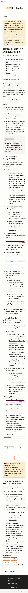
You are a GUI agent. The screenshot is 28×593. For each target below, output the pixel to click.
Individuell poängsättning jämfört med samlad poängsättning (16, 518)
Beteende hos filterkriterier (16, 512)
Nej (14, 559)
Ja (6, 559)
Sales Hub (7, 70)
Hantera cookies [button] (12, 583)
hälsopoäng (6, 82)
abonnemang (8, 61)
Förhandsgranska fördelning (14, 121)
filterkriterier (12, 291)
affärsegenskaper (13, 548)
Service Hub (8, 74)
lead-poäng (14, 79)
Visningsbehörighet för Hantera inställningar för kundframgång (13, 147)
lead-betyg (15, 391)
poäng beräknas (10, 496)
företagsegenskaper (19, 546)
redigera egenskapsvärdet (13, 535)
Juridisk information (14, 578)
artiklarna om (9, 544)
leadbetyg (11, 228)
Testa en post (9, 107)
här (8, 44)
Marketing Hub (9, 65)
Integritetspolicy (13, 581)
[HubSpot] (2, 2)
